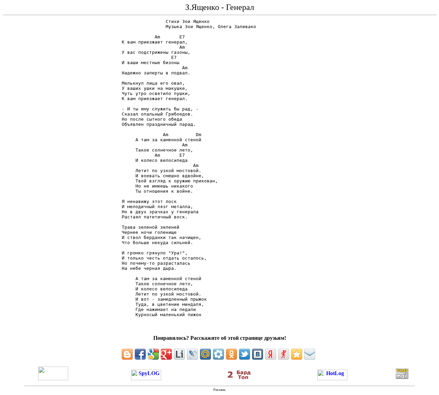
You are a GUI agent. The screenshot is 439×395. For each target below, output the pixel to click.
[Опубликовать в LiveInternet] (179, 354)
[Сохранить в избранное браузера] (296, 354)
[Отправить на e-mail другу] (309, 354)
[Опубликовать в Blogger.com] (127, 354)
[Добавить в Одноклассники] (231, 354)
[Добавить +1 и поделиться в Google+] (166, 354)
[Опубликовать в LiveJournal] (192, 354)
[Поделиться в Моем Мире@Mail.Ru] (205, 354)
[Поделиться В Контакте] (257, 354)
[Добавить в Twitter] (244, 354)
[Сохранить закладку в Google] (153, 354)
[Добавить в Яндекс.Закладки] (270, 354)
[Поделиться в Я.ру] (283, 354)
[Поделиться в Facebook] (140, 354)
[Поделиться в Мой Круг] (218, 354)
